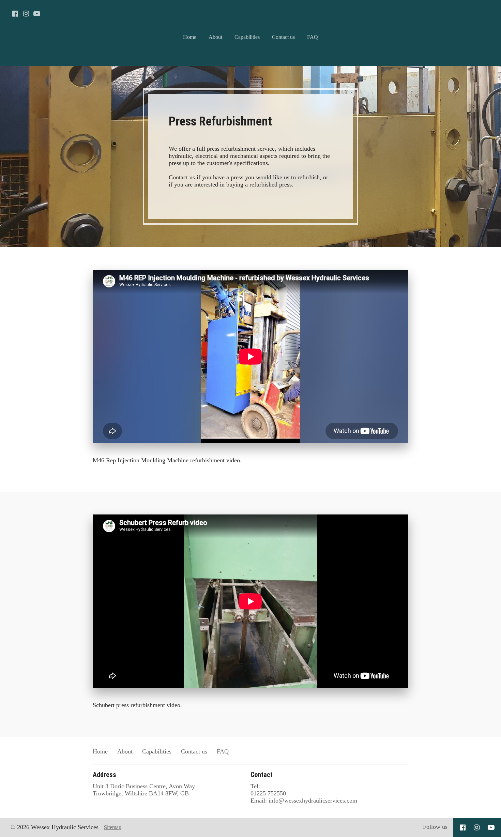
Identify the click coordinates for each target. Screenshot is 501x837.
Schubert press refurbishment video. (137, 705)
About (215, 37)
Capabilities (247, 37)
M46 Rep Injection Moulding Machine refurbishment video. (168, 460)
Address (104, 775)
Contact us (283, 37)
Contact (261, 775)
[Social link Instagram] (25, 13)
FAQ (312, 37)
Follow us (435, 826)
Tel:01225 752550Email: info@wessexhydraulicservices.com (303, 793)
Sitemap (112, 827)
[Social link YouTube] (36, 13)
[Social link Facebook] (15, 13)
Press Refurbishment (222, 121)
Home (189, 37)
